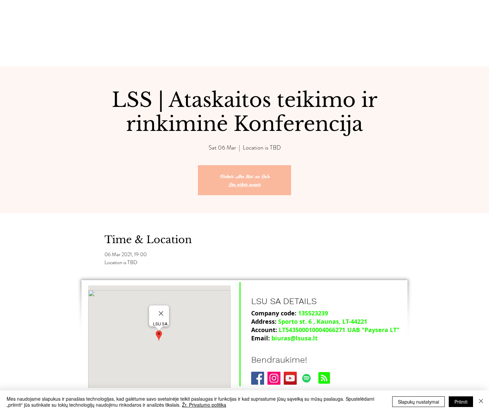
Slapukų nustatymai (418, 401)
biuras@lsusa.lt (294, 338)
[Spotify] (306, 378)
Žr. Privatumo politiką (204, 404)
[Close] (481, 402)
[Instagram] (273, 378)
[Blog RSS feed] (324, 378)
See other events (245, 184)
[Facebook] (257, 378)
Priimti (460, 401)
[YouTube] (290, 378)
